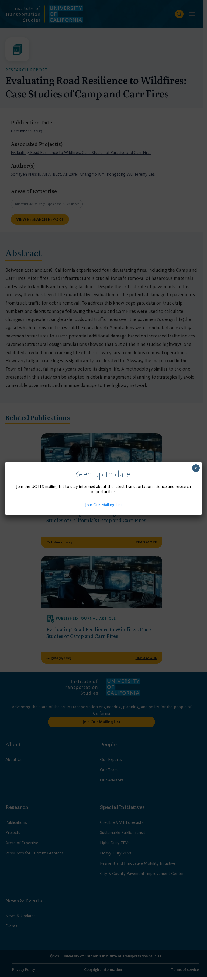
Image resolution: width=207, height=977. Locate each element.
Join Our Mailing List (103, 504)
